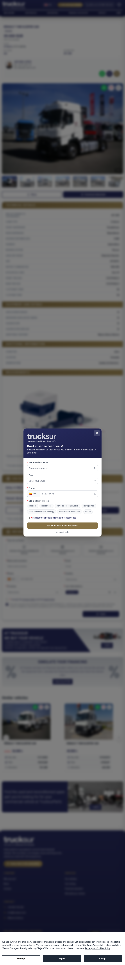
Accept (102, 958)
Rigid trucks (46, 506)
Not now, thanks (62, 532)
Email (37, 475)
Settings (21, 958)
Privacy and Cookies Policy (97, 948)
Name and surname (44, 462)
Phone (37, 488)
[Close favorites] (97, 433)
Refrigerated (89, 506)
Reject (62, 958)
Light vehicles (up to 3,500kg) (41, 512)
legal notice (70, 518)
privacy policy (50, 518)
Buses (88, 512)
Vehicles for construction (67, 506)
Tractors (32, 506)
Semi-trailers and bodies (69, 512)
